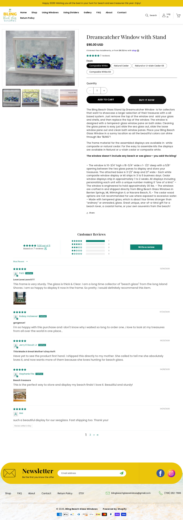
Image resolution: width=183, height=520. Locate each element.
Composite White (98, 65)
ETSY (81, 493)
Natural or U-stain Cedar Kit (149, 65)
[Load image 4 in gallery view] (69, 98)
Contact (46, 493)
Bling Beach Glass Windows (81, 509)
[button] (151, 15)
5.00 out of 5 (43, 245)
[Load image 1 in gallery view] (11, 98)
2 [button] (90, 434)
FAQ (19, 493)
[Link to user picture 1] (19, 298)
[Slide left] (6, 58)
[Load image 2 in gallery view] (30, 98)
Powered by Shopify (115, 509)
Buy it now (146, 100)
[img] (19, 269)
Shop (8, 493)
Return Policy (65, 493)
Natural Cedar (121, 65)
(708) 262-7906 (172, 493)
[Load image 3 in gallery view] (50, 98)
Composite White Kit (100, 71)
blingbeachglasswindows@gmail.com (131, 493)
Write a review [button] (146, 247)
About (31, 493)
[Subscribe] (121, 473)
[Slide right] (73, 58)
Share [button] (92, 212)
